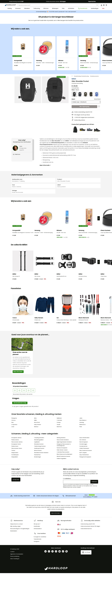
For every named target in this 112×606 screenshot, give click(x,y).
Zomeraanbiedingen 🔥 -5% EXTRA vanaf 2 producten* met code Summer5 (56, 11)
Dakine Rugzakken (61, 458)
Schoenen (18, 8)
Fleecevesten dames (16, 442)
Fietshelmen (37, 454)
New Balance (82, 420)
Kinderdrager (37, 456)
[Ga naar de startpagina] (73, 76)
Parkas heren (14, 446)
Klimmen (46, 8)
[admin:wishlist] (99, 106)
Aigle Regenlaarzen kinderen (64, 442)
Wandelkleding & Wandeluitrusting (81, 76)
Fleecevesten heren (16, 448)
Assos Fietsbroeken (84, 437)
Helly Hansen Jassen (62, 450)
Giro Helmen (82, 439)
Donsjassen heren (16, 444)
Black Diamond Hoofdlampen (64, 454)
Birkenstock (82, 424)
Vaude (58, 424)
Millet (74, 79)
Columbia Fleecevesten (63, 452)
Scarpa (58, 422)
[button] (27, 89)
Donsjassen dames (16, 437)
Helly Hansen (37, 424)
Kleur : (75, 90)
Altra (35, 418)
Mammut (59, 426)
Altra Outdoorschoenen (85, 450)
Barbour (36, 426)
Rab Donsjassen (83, 442)
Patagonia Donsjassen (85, 456)
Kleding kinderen (61, 437)
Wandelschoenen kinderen (41, 452)
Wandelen (27, 8)
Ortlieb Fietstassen (84, 448)
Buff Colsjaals (83, 452)
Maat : (73, 99)
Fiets (63, 8)
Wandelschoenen (39, 444)
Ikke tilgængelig (84, 106)
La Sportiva (14, 424)
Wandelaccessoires (94, 76)
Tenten (13, 450)
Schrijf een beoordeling (77, 83)
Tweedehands (83, 8)
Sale (103, 8)
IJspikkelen (37, 442)
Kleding (10, 8)
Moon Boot (37, 422)
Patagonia (14, 418)
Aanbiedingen (94, 8)
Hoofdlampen (15, 454)
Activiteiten (71, 8)
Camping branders (39, 437)
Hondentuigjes (83, 444)
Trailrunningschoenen (40, 446)
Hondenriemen (83, 446)
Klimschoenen (38, 450)
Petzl (80, 426)
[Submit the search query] (97, 5)
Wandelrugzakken (39, 439)
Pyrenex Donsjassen (62, 447)
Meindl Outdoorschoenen (63, 456)
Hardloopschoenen (39, 448)
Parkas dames (15, 439)
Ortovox (13, 420)
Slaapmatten (14, 452)
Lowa (12, 426)
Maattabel (97, 99)
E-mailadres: (67, 478)
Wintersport (55, 8)
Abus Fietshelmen (84, 454)
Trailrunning (36, 8)
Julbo (80, 418)
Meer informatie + (45, 165)
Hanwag (81, 422)
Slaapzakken (14, 456)
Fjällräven (59, 418)
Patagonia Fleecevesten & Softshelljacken (64, 445)
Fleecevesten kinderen (63, 439)
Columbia (59, 420)
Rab (12, 422)
